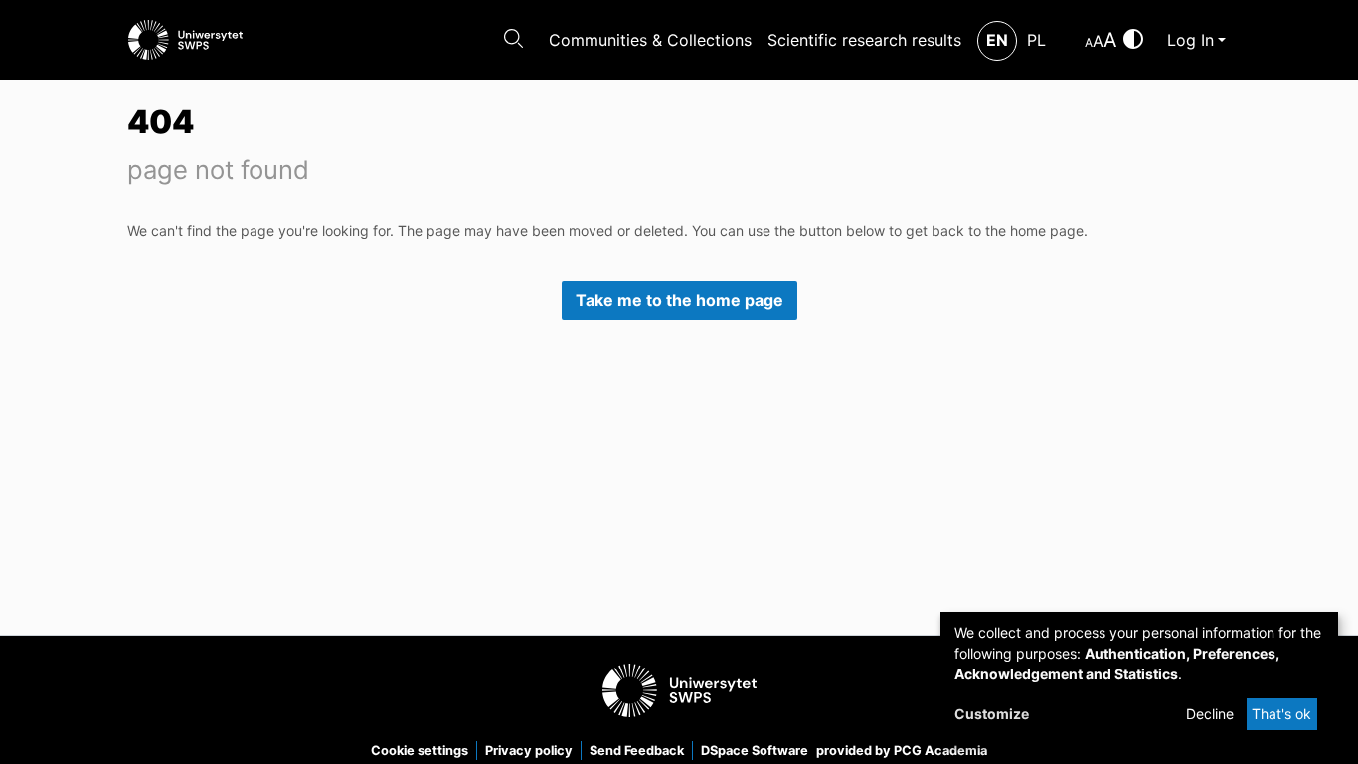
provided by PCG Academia (901, 750)
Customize (991, 713)
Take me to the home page (679, 300)
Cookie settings (419, 750)
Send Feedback (637, 750)
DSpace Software (754, 750)
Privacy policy (529, 750)
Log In (1190, 40)
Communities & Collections (650, 40)
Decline (1210, 713)
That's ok (1281, 713)
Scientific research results (864, 40)
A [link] (1089, 42)
